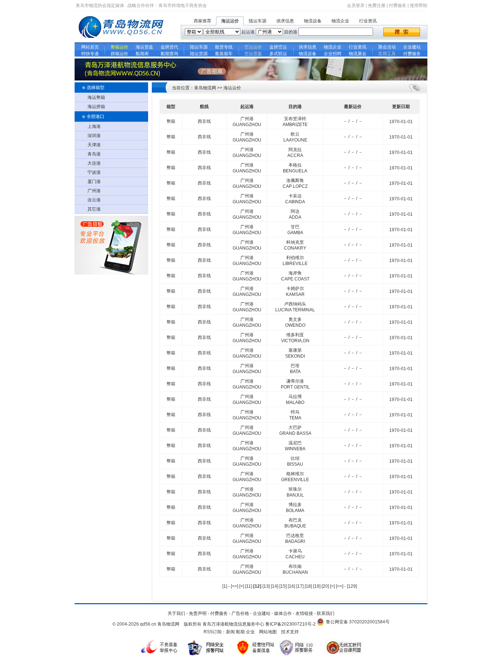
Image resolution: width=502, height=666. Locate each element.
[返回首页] (122, 40)
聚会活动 (387, 47)
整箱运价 (119, 47)
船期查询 (169, 53)
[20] (325, 586)
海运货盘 (144, 47)
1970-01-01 (401, 121)
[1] (224, 586)
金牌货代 (169, 47)
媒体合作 (283, 613)
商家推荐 (202, 21)
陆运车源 (257, 21)
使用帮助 (418, 5)
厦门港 (94, 181)
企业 (250, 631)
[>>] (340, 586)
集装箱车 (224, 53)
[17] (300, 586)
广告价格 (240, 613)
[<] (242, 586)
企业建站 (412, 47)
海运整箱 (96, 97)
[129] (352, 586)
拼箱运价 (119, 53)
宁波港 (94, 172)
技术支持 (290, 631)
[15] (283, 586)
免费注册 (377, 5)
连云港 (94, 200)
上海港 (94, 126)
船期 (240, 631)
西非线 (204, 121)
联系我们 (325, 613)
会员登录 (356, 5)
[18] (308, 586)
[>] (333, 586)
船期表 (144, 53)
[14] (274, 586)
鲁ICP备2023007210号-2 (290, 624)
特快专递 (90, 53)
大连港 (94, 163)
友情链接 (304, 613)
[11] (248, 586)
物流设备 (313, 21)
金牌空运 (278, 47)
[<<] (235, 586)
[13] (266, 586)
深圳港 (94, 135)
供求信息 (285, 21)
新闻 (230, 631)
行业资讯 (368, 21)
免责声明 (198, 613)
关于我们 (176, 613)
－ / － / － (353, 121)
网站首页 (90, 47)
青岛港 (94, 154)
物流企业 (340, 21)
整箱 (170, 121)
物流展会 (357, 53)
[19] (316, 586)
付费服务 (397, 5)
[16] (291, 586)
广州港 (94, 190)
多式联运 (278, 53)
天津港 (94, 144)
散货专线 (224, 47)
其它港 (94, 209)
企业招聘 (332, 53)
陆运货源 (199, 53)
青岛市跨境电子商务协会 (182, 5)
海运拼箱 (96, 106)
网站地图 (268, 631)
